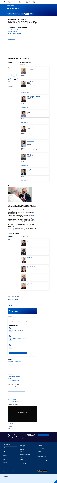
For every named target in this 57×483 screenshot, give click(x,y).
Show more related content (12, 367)
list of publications (13, 228)
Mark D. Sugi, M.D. (30, 169)
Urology (9, 48)
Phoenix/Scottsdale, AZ (12, 68)
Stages (19, 13)
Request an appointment (13, 299)
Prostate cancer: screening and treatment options (16, 386)
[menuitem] (9, 14)
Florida (8, 240)
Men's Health (10, 35)
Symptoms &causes (9, 13)
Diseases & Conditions (11, 5)
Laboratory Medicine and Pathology (14, 33)
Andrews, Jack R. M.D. (30, 240)
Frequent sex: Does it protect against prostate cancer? (16, 365)
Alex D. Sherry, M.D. (30, 126)
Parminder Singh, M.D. (30, 141)
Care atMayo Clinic (31, 13)
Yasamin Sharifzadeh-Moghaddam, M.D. (33, 96)
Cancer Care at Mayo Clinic (13, 29)
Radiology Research (11, 53)
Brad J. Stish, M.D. (30, 154)
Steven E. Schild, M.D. (30, 68)
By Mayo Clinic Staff (11, 294)
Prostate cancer (13, 8)
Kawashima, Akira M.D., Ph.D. (31, 257)
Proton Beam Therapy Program (14, 42)
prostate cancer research (31, 204)
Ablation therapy (10, 374)
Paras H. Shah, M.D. (30, 81)
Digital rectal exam (11, 363)
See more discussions (18, 353)
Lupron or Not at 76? (12, 347)
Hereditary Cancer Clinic (12, 31)
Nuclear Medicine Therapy (13, 37)
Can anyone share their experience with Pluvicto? (17, 330)
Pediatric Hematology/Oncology (14, 41)
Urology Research (11, 55)
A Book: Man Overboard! (12, 399)
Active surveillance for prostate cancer (14, 376)
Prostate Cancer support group (21, 322)
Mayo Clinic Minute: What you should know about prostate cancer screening (20, 388)
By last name (9, 70)
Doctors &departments (26, 13)
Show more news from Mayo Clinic (13, 393)
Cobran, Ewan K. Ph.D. (30, 248)
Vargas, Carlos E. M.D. (30, 274)
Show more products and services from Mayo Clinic (16, 401)
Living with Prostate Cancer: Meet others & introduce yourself (17, 339)
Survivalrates (22, 13)
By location (9, 65)
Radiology (9, 46)
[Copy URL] (27, 414)
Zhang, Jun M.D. (29, 283)
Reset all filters (10, 86)
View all (9, 243)
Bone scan (9, 378)
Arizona (9, 239)
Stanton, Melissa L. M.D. (31, 266)
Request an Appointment (11, 10)
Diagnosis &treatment (14, 13)
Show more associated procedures (13, 380)
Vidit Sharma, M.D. (30, 111)
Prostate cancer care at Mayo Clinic (13, 296)
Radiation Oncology (11, 44)
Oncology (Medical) (11, 39)
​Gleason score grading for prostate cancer (14, 361)
